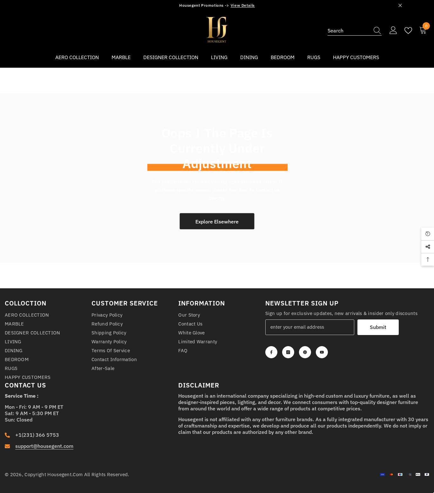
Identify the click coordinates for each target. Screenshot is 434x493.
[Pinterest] (305, 352)
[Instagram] (288, 352)
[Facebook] (271, 352)
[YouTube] (322, 352)
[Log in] (393, 30)
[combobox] (349, 30)
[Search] (355, 30)
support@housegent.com (44, 446)
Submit (378, 327)
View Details (243, 5)
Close (400, 5)
